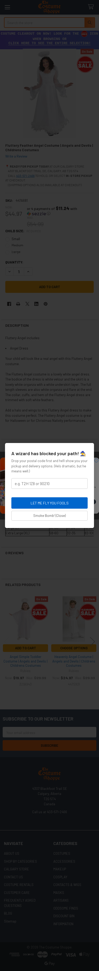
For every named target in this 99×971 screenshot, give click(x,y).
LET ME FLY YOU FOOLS (50, 503)
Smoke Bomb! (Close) (49, 515)
